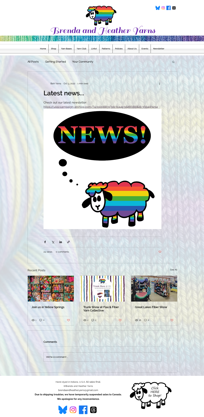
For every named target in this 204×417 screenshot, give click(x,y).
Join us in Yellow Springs (48, 307)
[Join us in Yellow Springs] (51, 289)
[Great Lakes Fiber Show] (154, 289)
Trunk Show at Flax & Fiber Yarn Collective (101, 308)
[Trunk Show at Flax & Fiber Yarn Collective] (103, 289)
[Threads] (174, 8)
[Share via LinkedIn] (60, 241)
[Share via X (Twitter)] (52, 241)
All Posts (33, 61)
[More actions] (159, 84)
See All (173, 269)
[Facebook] (168, 8)
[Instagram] (163, 8)
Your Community (82, 61)
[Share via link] (68, 241)
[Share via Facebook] (45, 241)
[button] (173, 62)
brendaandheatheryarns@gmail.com (78, 390)
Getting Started (55, 61)
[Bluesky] (158, 8)
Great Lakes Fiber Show (151, 307)
